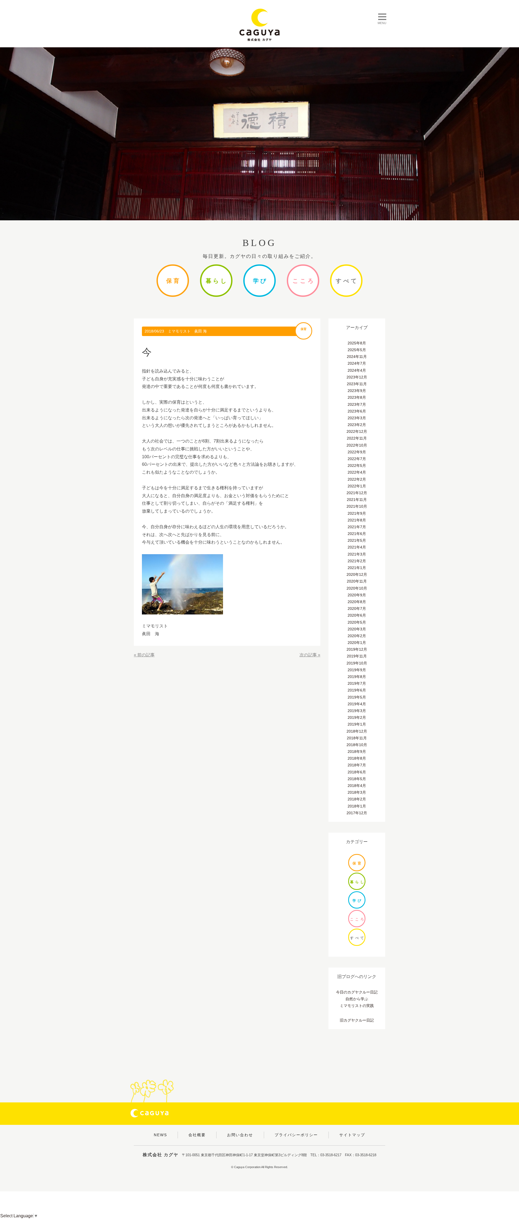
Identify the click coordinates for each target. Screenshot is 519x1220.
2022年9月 (357, 452)
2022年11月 (357, 438)
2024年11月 (357, 356)
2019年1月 (357, 724)
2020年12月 (357, 574)
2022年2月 (357, 479)
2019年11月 (357, 656)
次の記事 (308, 655)
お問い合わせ (240, 1135)
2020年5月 (357, 622)
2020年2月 (357, 636)
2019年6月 (357, 690)
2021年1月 (357, 568)
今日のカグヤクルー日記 (357, 992)
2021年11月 (357, 499)
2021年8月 (357, 520)
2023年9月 (357, 390)
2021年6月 (357, 533)
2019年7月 (357, 683)
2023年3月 (357, 418)
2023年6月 (357, 411)
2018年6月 (357, 772)
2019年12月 (357, 649)
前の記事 (146, 655)
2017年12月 (357, 813)
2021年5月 (357, 540)
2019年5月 (357, 697)
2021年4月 (357, 547)
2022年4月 (357, 472)
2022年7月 (357, 459)
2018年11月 (357, 738)
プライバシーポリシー (296, 1135)
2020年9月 (357, 595)
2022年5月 (357, 465)
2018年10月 (357, 745)
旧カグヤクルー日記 (357, 1020)
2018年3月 (357, 792)
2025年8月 (357, 343)
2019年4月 (357, 704)
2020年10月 (357, 588)
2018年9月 (357, 751)
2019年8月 (357, 676)
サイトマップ (352, 1135)
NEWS (160, 1135)
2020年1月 (357, 642)
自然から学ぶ (356, 999)
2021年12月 (357, 493)
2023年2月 (357, 425)
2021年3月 (357, 554)
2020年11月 (357, 581)
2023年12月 (357, 377)
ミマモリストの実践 (357, 1005)
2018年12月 (357, 731)
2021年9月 (357, 513)
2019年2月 (357, 717)
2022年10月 (357, 445)
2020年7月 (357, 608)
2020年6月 (357, 615)
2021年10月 (357, 506)
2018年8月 (357, 758)
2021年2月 (357, 561)
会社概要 (197, 1135)
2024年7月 (357, 363)
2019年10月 (357, 663)
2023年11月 (357, 384)
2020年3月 (357, 629)
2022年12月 (357, 431)
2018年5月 (357, 779)
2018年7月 (357, 765)
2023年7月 (357, 404)
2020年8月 (357, 602)
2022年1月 (357, 486)
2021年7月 (357, 527)
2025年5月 (357, 350)
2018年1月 (357, 806)
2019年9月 (357, 670)
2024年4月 (357, 370)
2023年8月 (357, 397)
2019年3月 (357, 711)
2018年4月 (357, 785)
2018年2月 (357, 799)
